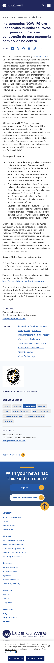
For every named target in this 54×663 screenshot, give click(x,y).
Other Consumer (25, 352)
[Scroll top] (44, 506)
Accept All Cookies (35, 658)
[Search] (43, 5)
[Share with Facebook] (24, 49)
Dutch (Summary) (41, 411)
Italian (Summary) (21, 411)
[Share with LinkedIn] (13, 49)
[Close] (49, 646)
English (7, 406)
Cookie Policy (10, 652)
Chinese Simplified (34, 416)
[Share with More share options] (40, 49)
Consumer (23, 339)
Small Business (25, 343)
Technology (35, 339)
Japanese (8, 421)
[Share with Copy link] (35, 49)
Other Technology (26, 356)
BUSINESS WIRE (39, 56)
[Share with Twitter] (18, 49)
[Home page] (13, 5)
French (7, 411)
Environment (40, 343)
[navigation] (48, 5)
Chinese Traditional (13, 416)
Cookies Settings (16, 658)
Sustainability (43, 335)
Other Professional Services (31, 347)
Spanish (17, 406)
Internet (43, 326)
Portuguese (29, 406)
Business (36, 330)
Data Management (26, 335)
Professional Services (28, 326)
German (42, 406)
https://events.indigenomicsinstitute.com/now (24, 281)
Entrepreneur (24, 330)
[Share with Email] (29, 49)
